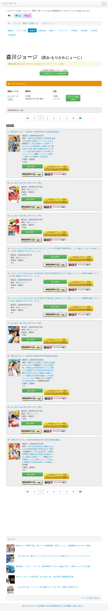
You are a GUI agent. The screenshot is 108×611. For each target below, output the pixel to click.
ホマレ (44, 154)
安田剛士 (39, 138)
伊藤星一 (49, 378)
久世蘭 (39, 148)
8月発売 (84, 30)
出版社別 (42, 30)
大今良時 (26, 380)
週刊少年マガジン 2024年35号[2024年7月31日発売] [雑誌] (36, 439)
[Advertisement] (54, 46)
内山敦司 (36, 375)
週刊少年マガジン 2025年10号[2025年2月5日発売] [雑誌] (34, 355)
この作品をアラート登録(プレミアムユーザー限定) (56, 167)
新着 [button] (51, 30)
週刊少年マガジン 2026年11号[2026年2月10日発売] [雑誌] (35, 131)
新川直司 (32, 151)
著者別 (32, 30)
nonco (35, 373)
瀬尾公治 (30, 140)
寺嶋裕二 (36, 156)
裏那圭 (29, 375)
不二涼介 (32, 143)
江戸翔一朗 (31, 148)
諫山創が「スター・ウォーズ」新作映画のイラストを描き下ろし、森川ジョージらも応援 (53, 566)
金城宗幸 (36, 146)
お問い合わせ (77, 605)
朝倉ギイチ (40, 151)
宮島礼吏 (31, 138)
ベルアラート (9, 3)
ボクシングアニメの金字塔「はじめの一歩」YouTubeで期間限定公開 (44, 576)
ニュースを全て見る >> (90, 598)
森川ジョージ (39, 140)
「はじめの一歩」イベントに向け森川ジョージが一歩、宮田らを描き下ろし (47, 587)
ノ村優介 (44, 146)
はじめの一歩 (12, 96)
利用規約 (41, 605)
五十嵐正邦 (38, 370)
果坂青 (38, 446)
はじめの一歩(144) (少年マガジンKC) (26, 215)
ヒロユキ (28, 146)
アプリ (70, 10)
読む (10, 99)
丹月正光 (31, 446)
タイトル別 (21, 30)
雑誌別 (10, 30)
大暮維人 (41, 373)
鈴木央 (45, 148)
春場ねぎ (41, 454)
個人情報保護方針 (54, 605)
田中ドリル (45, 367)
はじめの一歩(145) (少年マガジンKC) (26, 182)
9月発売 (94, 30)
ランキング (62, 30)
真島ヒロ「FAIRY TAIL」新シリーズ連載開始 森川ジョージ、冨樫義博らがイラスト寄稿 (53, 545)
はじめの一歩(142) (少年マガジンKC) (26, 407)
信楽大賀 (44, 156)
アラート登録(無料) (73, 98)
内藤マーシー (37, 456)
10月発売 (12, 35)
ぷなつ (33, 378)
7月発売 (74, 30)
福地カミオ (40, 143)
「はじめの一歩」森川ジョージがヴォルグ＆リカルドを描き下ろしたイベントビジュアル (53, 556)
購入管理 (31, 166)
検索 (28, 15)
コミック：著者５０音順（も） (26, 23)
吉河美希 (47, 138)
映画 (19, 15)
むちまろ (49, 140)
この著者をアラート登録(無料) (54, 73)
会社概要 (67, 605)
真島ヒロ (28, 156)
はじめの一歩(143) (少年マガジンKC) (26, 323)
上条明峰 (26, 462)
